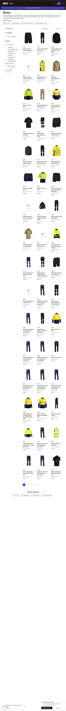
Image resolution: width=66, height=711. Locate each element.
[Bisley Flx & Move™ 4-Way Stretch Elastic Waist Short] (56, 177)
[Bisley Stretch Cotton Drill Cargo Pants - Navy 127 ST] (28, 374)
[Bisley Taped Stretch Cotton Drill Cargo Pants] (28, 262)
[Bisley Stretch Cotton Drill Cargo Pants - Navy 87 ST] (42, 461)
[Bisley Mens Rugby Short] (28, 177)
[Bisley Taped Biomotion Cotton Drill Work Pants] (56, 290)
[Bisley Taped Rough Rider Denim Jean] (42, 150)
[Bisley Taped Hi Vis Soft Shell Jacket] (56, 150)
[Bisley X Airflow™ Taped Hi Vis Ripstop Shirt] (42, 403)
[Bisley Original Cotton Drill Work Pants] (42, 94)
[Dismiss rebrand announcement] (24, 707)
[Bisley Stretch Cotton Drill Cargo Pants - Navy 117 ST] (28, 318)
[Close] (64, 702)
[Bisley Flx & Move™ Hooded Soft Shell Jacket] (42, 205)
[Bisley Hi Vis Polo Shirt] (28, 94)
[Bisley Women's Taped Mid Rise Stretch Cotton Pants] (42, 262)
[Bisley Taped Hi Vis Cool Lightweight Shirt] (56, 94)
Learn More (7, 707)
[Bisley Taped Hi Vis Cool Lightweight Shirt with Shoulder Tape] (28, 403)
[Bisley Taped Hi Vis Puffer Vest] (56, 432)
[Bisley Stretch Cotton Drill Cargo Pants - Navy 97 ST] (28, 346)
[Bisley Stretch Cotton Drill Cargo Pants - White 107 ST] (42, 290)
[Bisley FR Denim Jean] (56, 346)
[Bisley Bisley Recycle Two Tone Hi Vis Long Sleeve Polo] (28, 432)
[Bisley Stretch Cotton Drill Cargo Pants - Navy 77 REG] (56, 374)
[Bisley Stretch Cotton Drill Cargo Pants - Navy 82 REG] (42, 346)
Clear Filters (8, 70)
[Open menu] (62, 3)
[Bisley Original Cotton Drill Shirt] (28, 122)
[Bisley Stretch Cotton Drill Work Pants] (28, 290)
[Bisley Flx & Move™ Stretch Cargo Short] (28, 205)
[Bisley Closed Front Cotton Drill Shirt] (28, 233)
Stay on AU (58, 707)
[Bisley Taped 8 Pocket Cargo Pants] (56, 205)
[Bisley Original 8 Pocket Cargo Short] (28, 38)
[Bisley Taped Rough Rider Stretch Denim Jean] (28, 461)
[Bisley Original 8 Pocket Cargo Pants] (28, 66)
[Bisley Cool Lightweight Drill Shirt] (56, 66)
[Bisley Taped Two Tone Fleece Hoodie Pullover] (56, 233)
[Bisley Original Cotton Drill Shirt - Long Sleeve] (56, 38)
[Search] (56, 3)
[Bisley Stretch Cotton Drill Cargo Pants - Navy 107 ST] (42, 432)
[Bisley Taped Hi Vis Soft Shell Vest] (42, 66)
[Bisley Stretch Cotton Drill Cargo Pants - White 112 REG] (42, 374)
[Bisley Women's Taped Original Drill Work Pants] (42, 318)
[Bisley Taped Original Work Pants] (42, 38)
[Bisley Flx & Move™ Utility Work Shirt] (28, 150)
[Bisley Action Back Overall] (56, 403)
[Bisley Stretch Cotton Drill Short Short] (56, 122)
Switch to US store (47, 707)
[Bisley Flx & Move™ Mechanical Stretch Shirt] (56, 461)
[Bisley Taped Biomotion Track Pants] (42, 122)
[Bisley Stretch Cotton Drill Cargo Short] (56, 262)
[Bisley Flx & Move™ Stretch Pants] (42, 233)
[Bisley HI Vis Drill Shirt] (56, 318)
